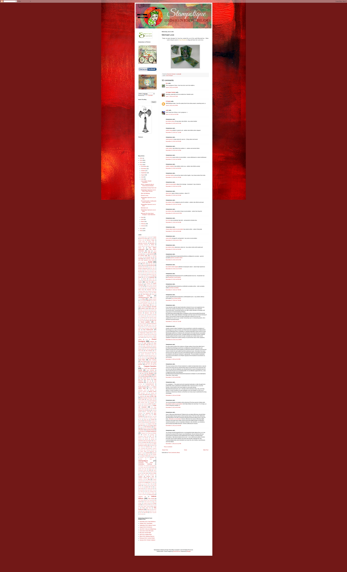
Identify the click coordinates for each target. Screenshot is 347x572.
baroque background (143, 268)
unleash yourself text (142, 494)
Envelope (145, 315)
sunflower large (150, 476)
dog (151, 309)
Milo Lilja (153, 396)
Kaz (167, 83)
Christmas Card (150, 289)
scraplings (152, 434)
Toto (152, 486)
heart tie (153, 349)
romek (151, 428)
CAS (144, 286)
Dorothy (141, 311)
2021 (141, 158)
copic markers (153, 300)
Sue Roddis (153, 473)
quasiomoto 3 (143, 423)
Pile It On (148, 417)
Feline (148, 317)
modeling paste (143, 402)
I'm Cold (148, 356)
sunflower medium (142, 477)
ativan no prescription (171, 184)
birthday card (148, 275)
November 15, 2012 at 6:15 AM (173, 195)
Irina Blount (142, 358)
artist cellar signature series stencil (146, 260)
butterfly (145, 280)
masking (152, 393)
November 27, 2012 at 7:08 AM (173, 289)
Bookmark (151, 277)
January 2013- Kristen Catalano (147, 540)
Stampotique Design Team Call (148, 187)
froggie (139, 326)
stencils (139, 473)
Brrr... (139, 278)
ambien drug (169, 130)
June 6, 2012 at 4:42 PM (172, 87)
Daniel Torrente (151, 306)
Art (145, 254)
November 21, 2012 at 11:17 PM (174, 240)
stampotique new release (143, 465)
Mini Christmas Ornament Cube (148, 397)
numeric (140, 411)
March (142, 221)
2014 (141, 160)
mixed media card (151, 399)
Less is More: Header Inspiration (146, 181)
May (142, 217)
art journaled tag (148, 257)
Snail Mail (140, 446)
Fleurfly (154, 319)
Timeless (145, 485)
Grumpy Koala (149, 337)
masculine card (144, 393)
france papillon (145, 322)
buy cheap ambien (176, 298)
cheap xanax (169, 157)
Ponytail (152, 419)
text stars (154, 480)
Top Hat (141, 486)
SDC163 (146, 439)
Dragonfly (153, 311)
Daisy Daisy (146, 305)
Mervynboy (154, 394)
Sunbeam (152, 474)
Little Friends (149, 382)
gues (147, 339)
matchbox (140, 394)
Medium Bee (147, 394)
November (144, 168)
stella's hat (145, 471)
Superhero (152, 477)
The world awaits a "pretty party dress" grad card (148, 201)
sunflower (140, 476)
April (142, 219)
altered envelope (151, 246)
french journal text (152, 323)
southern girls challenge (145, 449)
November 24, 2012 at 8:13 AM (173, 259)
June (142, 179)
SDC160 (146, 437)
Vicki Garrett (151, 498)
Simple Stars (146, 442)
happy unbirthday (146, 346)
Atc (139, 263)
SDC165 (152, 439)
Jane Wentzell (150, 358)
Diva (147, 309)
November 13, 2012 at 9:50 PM (173, 168)
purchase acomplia (174, 287)
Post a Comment (168, 446)
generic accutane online (176, 257)
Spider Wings (143, 451)
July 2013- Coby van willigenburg (148, 529)
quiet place (140, 425)
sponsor (148, 452)
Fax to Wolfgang (141, 317)
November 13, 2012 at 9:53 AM (173, 141)
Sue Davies (146, 473)
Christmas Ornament (152, 291)
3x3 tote (151, 238)
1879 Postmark (141, 237)
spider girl (154, 449)
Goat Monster (152, 334)
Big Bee (140, 271)
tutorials (141, 489)
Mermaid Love (144, 208)
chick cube (147, 288)
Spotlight (142, 454)
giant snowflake (148, 331)
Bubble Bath (152, 278)
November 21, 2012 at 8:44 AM (173, 231)
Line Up (149, 380)
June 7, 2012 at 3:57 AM (172, 96)
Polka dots (146, 419)
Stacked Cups (143, 457)
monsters (145, 403)
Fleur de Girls (148, 319)
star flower (152, 467)
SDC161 (152, 437)
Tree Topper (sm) (149, 488)
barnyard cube (151, 266)
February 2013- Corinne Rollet (147, 538)
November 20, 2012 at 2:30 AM (173, 204)
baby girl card (151, 263)
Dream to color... (145, 195)
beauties (140, 269)
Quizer (146, 425)
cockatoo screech (152, 299)
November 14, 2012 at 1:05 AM (173, 177)
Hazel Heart (149, 347)
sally (167, 110)
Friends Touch (151, 325)
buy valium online (170, 121)
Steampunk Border (142, 470)
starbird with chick (142, 468)
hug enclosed (146, 355)
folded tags (153, 320)
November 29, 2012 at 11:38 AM (174, 339)
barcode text (152, 265)
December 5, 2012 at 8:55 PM (173, 377)
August (143, 175)
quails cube (140, 422)
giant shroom (141, 331)
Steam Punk (152, 468)
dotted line (147, 311)
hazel (144, 347)
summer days (144, 474)
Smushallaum (152, 445)
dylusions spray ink (149, 312)
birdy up (140, 274)
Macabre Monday (150, 385)
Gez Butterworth (148, 329)
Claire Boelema (183, 40)
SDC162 (140, 439)
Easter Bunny (141, 314)
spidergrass (151, 451)
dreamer (140, 312)
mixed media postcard (142, 400)
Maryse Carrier (152, 391)
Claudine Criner (144, 295)
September (144, 172)
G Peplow (168, 101)
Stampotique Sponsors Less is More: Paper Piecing (148, 190)
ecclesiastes (149, 314)
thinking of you (141, 483)
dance (153, 305)
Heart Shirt (146, 349)
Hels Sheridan (149, 350)
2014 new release (144, 238)
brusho (144, 278)
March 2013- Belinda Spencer (147, 536)
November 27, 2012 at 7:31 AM (173, 321)
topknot (146, 486)
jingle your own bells (150, 364)
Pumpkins (153, 420)
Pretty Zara (146, 420)
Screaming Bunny (142, 436)
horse (139, 355)
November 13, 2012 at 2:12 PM (173, 150)
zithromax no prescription (175, 419)
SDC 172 (151, 436)
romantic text (145, 428)
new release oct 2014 (147, 408)
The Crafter (152, 482)
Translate (150, 95)
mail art (150, 387)
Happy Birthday (147, 343)
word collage (145, 511)
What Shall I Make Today (143, 506)
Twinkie (146, 489)
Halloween (152, 341)
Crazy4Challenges (144, 302)
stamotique (151, 457)
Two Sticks (140, 491)
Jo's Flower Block (146, 368)
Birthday (145, 274)
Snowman (147, 446)
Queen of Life (151, 423)
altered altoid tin (141, 246)
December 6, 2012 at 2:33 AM (173, 395)
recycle (141, 426)
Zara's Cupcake (153, 512)
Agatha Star (151, 241)
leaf (149, 377)
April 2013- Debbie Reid (146, 534)
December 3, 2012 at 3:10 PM (173, 359)
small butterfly (153, 442)
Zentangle (142, 514)
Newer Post (165, 450)
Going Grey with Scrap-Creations (145, 335)
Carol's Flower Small (150, 285)
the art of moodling (144, 482)
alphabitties (152, 243)
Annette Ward (147, 252)
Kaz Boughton (150, 373)
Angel (149, 250)
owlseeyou (148, 413)
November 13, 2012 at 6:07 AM (173, 123)
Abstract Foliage (150, 240)
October (143, 170)
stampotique (143, 461)
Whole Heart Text (146, 507)
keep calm (140, 374)
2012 (141, 164)
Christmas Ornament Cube (145, 292)
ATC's (144, 263)
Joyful (149, 371)
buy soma (168, 220)
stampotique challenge (145, 464)
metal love (142, 396)
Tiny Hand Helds (152, 485)
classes (153, 294)
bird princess (152, 272)
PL (140, 419)
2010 (141, 230)
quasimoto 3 (153, 422)
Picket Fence (141, 417)
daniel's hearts (145, 308)
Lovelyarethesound (149, 384)
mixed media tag (152, 400)
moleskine (152, 402)
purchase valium (170, 175)
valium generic (169, 139)
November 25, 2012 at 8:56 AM (173, 279)
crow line (152, 302)
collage (147, 300)
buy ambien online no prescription (174, 404)
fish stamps (154, 317)
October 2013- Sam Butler (146, 523)
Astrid (150, 262)
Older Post (205, 450)
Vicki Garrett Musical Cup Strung (145, 500)
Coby (143, 299)
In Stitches (154, 356)
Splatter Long (141, 452)
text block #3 (148, 480)
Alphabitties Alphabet (143, 244)
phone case (152, 416)
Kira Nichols (146, 376)
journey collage (142, 371)
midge (147, 396)
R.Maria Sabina (153, 425)
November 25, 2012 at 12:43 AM (174, 268)
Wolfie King (149, 509)
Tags (148, 479)
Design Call (153, 308)
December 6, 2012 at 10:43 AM (173, 425)
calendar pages (151, 280)
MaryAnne (152, 390)
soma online (169, 238)
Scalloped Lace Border (146, 433)
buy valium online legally (172, 266)
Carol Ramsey (147, 283)
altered (152, 244)
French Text (143, 325)
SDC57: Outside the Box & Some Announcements (147, 185)
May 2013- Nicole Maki (145, 532)
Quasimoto (147, 422)
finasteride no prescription (174, 277)
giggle (155, 331)
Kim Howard (148, 375)
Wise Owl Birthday (145, 193)
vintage (139, 503)
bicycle (153, 269)
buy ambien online (170, 202)
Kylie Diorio (153, 376)
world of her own (152, 511)
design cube (142, 309)
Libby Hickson (147, 379)
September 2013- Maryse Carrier (148, 525)
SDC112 (140, 437)
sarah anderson (141, 431)
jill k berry (151, 361)
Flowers (147, 320)
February (143, 223)
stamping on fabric (145, 459)
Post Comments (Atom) (174, 452)
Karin (143, 373)
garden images (149, 328)
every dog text (152, 315)
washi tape (145, 504)
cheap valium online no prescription (174, 229)
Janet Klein (141, 359)
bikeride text (147, 271)
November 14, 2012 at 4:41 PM (173, 186)
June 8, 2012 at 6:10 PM (172, 105)
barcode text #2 (142, 266)
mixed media (141, 399)
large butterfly (143, 377)
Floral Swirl (142, 320)
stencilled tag (152, 471)
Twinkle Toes (152, 489)
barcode (145, 265)
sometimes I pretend (151, 448)
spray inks (148, 454)
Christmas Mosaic (142, 291)
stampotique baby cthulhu (145, 462)
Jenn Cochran (152, 359)
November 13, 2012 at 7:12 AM (173, 132)
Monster (140, 403)
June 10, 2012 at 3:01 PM (172, 114)
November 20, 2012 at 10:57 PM (174, 213)
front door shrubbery (147, 326)
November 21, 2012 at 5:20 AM (173, 222)
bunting (139, 280)
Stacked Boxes (153, 455)
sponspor (154, 452)
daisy (139, 305)
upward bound (152, 494)
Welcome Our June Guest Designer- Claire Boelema (148, 214)
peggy (146, 416)
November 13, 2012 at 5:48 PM (173, 159)
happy (139, 343)
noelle (153, 410)
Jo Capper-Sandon (170, 92)
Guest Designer (169, 75)
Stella (150, 470)
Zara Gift (146, 512)
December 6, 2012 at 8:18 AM (173, 407)
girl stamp (154, 332)
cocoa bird (142, 300)
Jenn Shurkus (144, 361)
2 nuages (154, 237)
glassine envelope (143, 334)
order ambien (169, 148)
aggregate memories (142, 243)
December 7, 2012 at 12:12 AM (173, 443)
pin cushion (153, 417)
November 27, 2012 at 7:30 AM (173, 300)
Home (185, 450)
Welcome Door (152, 504)
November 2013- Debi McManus (148, 521)
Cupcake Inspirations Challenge (145, 303)
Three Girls (149, 483)
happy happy (146, 344)
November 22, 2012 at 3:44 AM (173, 249)
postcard (140, 420)
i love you (143, 356)
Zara (141, 512)
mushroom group (147, 405)
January (143, 225)
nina (150, 410)
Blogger (189, 551)
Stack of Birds (145, 455)
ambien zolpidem (170, 166)
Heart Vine (140, 350)
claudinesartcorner (143, 297)
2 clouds (148, 237)
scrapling (145, 434)
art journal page (142, 255)
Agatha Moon (141, 241)
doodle (154, 309)
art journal (151, 254)
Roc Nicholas (148, 427)
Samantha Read (150, 430)
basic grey (152, 268)
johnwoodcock (176, 551)
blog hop (145, 277)
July (142, 177)
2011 (141, 228)
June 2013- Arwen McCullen (147, 530)
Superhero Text (141, 479)
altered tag (141, 247)
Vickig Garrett (147, 501)
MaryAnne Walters (142, 391)
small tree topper (143, 443)
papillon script (148, 414)
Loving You (141, 385)
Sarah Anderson (151, 431)
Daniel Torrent (141, 306)
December (144, 166)
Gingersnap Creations (145, 332)
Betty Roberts (147, 269)
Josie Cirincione (150, 370)
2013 (141, 162)
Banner (139, 265)
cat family (149, 286)
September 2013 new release (144, 440)
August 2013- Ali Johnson (146, 527)
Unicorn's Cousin (151, 492)
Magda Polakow (142, 387)
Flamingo (142, 319)
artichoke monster (150, 258)
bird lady (145, 272)
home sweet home (146, 352)
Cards (140, 282)
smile (150, 443)
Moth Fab (151, 403)
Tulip (155, 488)
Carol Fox (148, 282)
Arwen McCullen (141, 262)
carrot (139, 286)
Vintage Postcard (147, 503)
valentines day (142, 496)
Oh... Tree (146, 411)
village (153, 501)
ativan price (169, 193)
